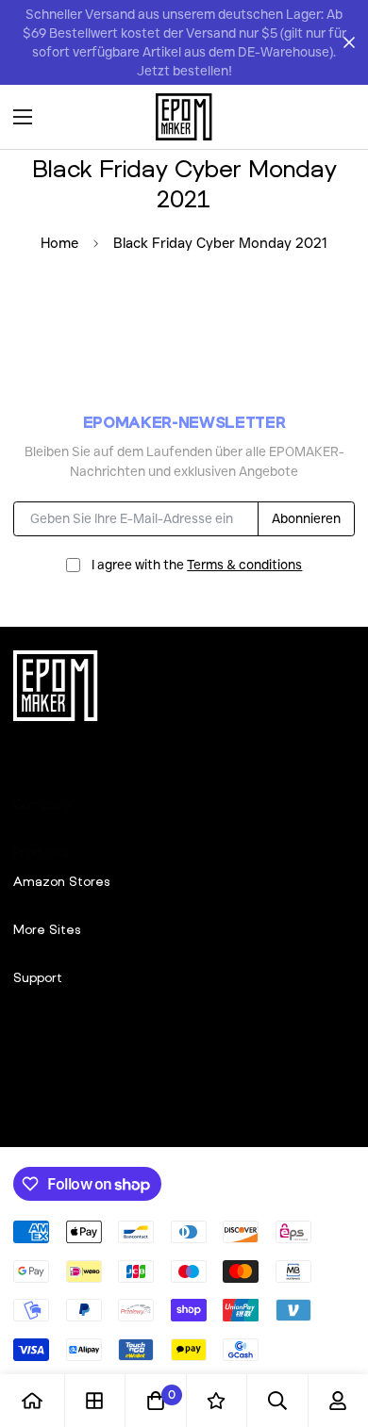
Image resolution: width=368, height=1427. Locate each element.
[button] (334, 117)
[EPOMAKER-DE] (184, 117)
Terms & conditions (244, 564)
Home (59, 243)
